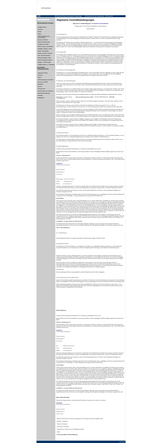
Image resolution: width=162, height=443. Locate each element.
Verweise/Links (90, 16)
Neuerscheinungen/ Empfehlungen (72, 16)
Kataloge (40, 95)
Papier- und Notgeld (43, 51)
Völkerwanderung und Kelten (45, 79)
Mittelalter (40, 84)
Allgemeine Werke (43, 73)
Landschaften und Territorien (45, 91)
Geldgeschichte (42, 27)
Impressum (122, 442)
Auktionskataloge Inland (44, 57)
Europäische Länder (43, 44)
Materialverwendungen (44, 93)
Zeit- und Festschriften (44, 55)
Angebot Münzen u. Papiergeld (46, 64)
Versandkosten (100, 16)
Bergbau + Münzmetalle (44, 62)
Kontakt (109, 16)
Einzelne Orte (41, 88)
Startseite (59, 16)
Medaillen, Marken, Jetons (45, 48)
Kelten (39, 34)
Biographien (41, 97)
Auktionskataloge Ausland (45, 60)
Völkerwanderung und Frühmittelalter (43, 36)
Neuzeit (40, 86)
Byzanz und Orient (43, 39)
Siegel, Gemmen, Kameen (45, 53)
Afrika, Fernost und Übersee (45, 46)
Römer (39, 31)
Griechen (40, 29)
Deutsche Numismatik (44, 42)
